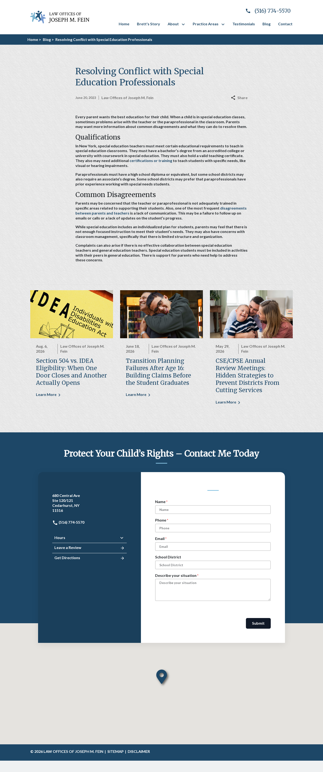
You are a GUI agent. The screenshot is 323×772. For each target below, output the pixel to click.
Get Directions (67, 557)
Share (242, 97)
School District (168, 557)
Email (160, 538)
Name (160, 501)
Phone (160, 520)
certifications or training (151, 160)
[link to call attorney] (266, 11)
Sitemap (115, 751)
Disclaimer (139, 751)
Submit (258, 623)
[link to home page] (59, 16)
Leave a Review (67, 547)
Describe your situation (175, 575)
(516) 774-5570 (71, 522)
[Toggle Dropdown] (184, 24)
